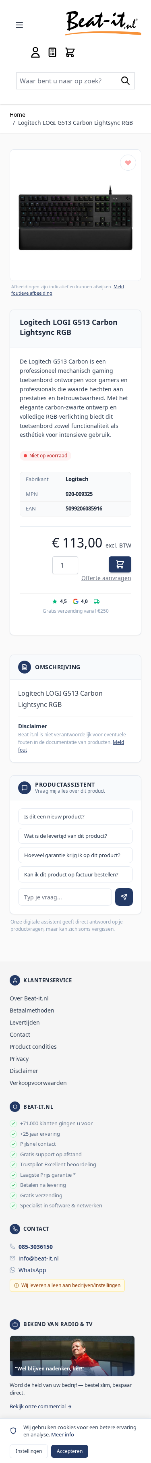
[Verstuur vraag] (124, 897)
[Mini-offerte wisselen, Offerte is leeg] (52, 52)
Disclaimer (24, 1071)
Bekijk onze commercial (38, 1406)
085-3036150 (36, 1246)
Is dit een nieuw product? (54, 816)
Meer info (62, 1434)
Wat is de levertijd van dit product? (65, 835)
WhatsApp (32, 1270)
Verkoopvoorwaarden (38, 1083)
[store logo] (103, 23)
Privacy (19, 1058)
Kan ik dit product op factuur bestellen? (71, 874)
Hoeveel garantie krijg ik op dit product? (72, 855)
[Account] (35, 52)
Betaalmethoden (32, 1010)
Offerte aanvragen (106, 578)
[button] (75, 215)
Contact (20, 1034)
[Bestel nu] (120, 564)
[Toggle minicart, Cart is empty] (70, 52)
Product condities (33, 1046)
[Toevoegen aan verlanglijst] (128, 163)
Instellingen (29, 1451)
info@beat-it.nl (39, 1258)
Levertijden (25, 1022)
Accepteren (70, 1451)
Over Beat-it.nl (29, 998)
